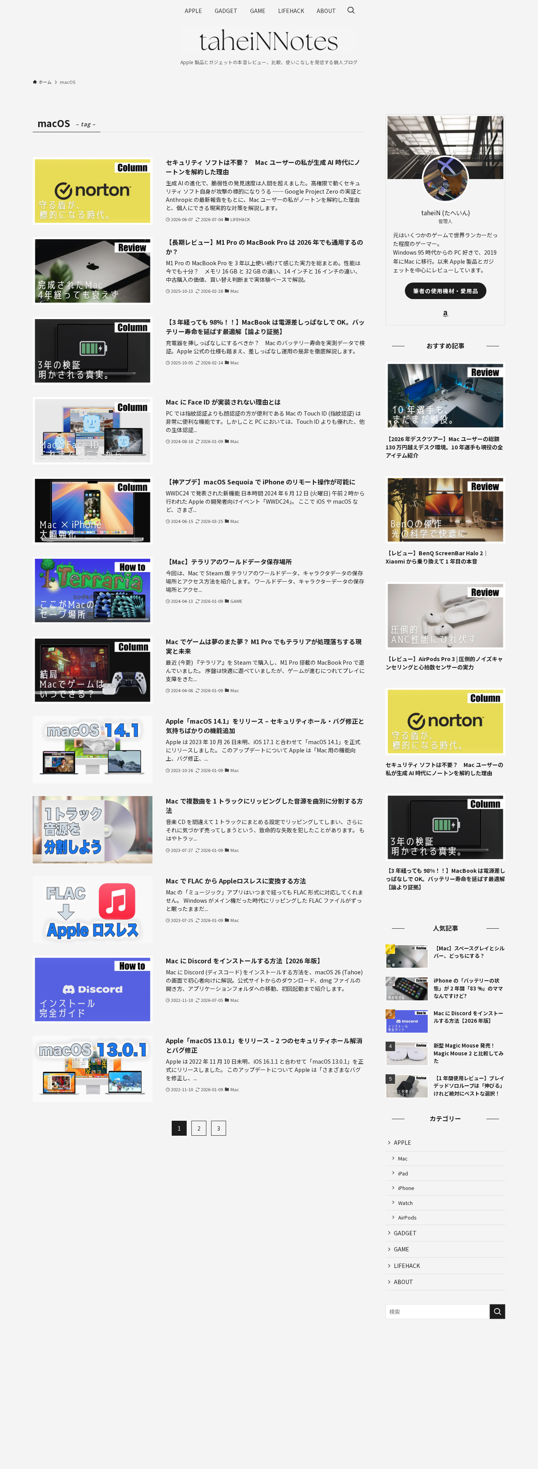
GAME (401, 1249)
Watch (405, 1203)
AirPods (407, 1217)
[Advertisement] (445, 1382)
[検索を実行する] (497, 1311)
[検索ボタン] (351, 11)
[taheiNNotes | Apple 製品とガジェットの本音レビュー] (269, 40)
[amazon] (445, 314)
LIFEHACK (407, 1265)
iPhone (406, 1188)
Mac (403, 1158)
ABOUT (403, 1282)
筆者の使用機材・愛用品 (445, 291)
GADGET (405, 1233)
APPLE (402, 1142)
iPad (403, 1173)
